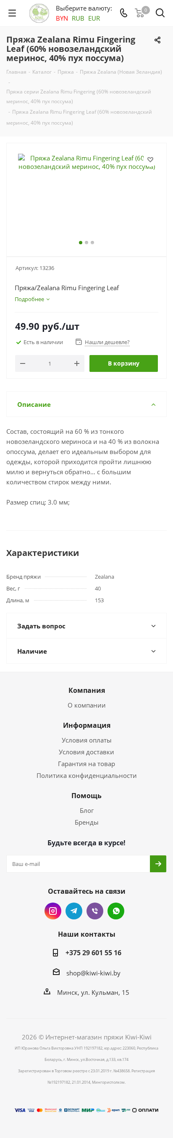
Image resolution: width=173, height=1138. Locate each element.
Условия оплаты (87, 740)
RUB (78, 18)
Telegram (74, 911)
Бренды (87, 822)
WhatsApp (115, 911)
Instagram (53, 911)
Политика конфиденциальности (87, 775)
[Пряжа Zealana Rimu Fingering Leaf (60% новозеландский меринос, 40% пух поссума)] (86, 196)
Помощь (86, 795)
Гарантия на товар (86, 763)
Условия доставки (86, 752)
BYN (62, 18)
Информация (86, 725)
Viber (94, 911)
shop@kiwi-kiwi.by (93, 973)
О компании (87, 705)
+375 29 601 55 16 (93, 952)
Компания (86, 690)
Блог (87, 810)
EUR (94, 18)
